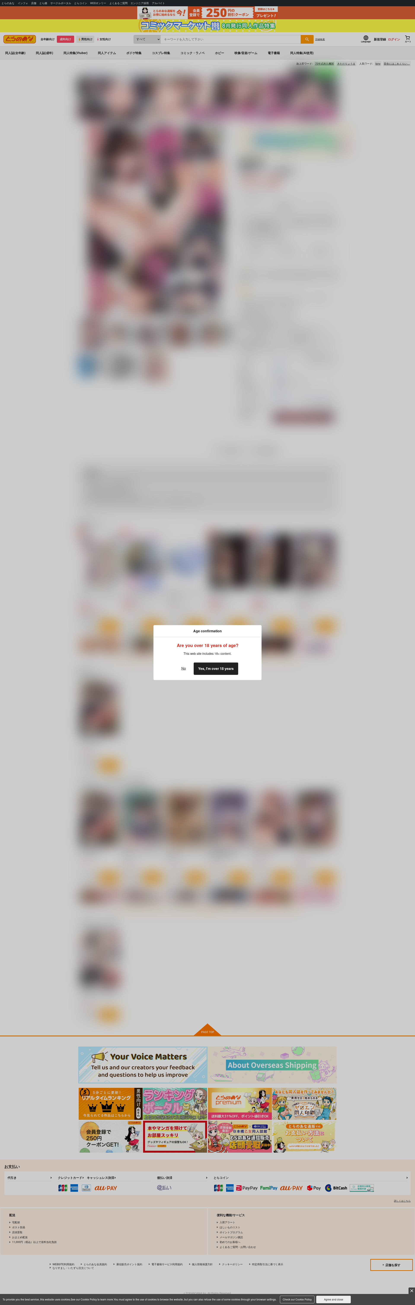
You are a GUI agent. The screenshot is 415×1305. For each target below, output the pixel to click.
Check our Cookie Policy (297, 1299)
